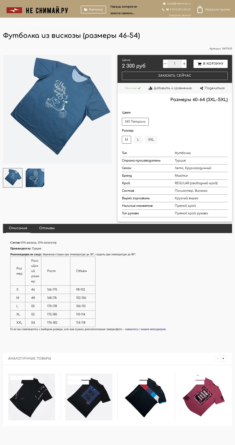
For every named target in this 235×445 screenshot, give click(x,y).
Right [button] (223, 358)
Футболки (76, 24)
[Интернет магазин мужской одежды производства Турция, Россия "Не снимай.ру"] (39, 9)
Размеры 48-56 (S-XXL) (46, 24)
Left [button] (217, 358)
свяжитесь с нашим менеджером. (145, 329)
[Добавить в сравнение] (50, 378)
